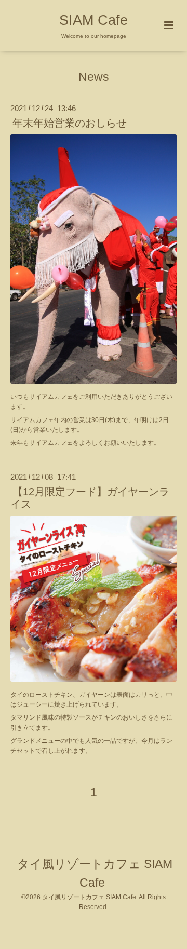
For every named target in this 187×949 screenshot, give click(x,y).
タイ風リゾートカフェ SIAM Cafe (94, 873)
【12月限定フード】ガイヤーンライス (89, 497)
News (93, 77)
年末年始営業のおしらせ (69, 123)
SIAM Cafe (93, 20)
